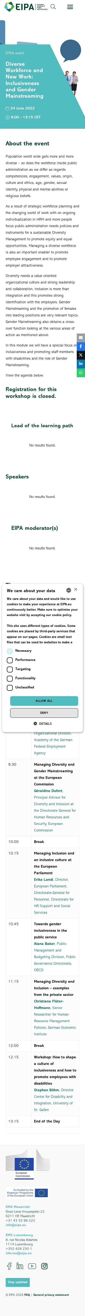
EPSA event (15, 53)
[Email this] (81, 338)
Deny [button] (44, 712)
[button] (53, 7)
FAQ (27, 1295)
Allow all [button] (44, 701)
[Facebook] (9, 1266)
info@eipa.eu (16, 1225)
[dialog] (42, 658)
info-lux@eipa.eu (19, 1253)
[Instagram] (44, 1266)
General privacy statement (51, 1295)
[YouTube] (32, 1266)
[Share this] (81, 346)
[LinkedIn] (19, 1266)
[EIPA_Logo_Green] (26, 7)
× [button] (75, 590)
